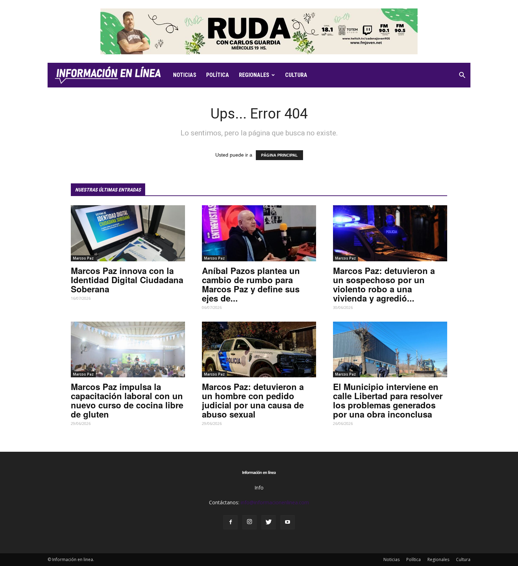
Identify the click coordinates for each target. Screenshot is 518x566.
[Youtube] (287, 522)
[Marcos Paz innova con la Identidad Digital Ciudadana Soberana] (128, 233)
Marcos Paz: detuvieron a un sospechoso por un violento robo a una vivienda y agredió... (384, 284)
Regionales (254, 75)
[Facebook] (230, 522)
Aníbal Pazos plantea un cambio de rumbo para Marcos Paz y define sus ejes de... (251, 284)
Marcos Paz (83, 258)
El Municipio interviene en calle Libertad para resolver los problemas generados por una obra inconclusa (388, 400)
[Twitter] (268, 522)
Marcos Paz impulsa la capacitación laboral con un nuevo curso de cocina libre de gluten (127, 400)
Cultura (296, 75)
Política (217, 75)
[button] (462, 76)
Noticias (184, 75)
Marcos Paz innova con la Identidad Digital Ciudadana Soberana (127, 279)
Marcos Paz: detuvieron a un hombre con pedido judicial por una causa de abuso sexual (253, 400)
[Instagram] (249, 522)
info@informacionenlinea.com (275, 502)
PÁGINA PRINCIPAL (279, 155)
